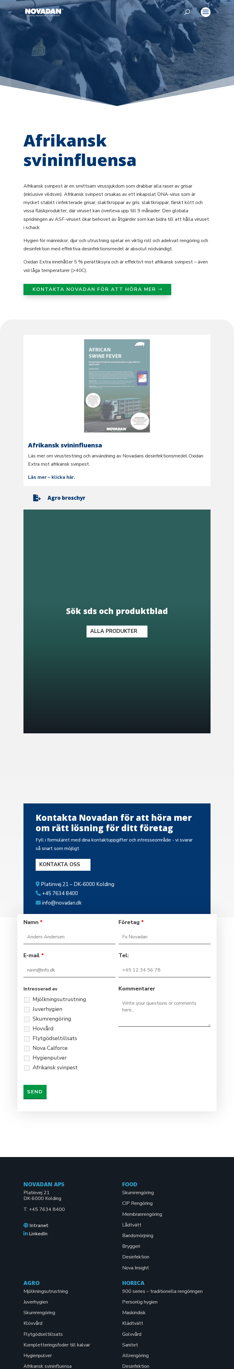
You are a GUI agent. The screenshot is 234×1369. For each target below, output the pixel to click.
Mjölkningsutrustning (59, 999)
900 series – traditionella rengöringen (162, 1291)
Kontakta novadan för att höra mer (94, 289)
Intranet (39, 1225)
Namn (33, 922)
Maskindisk (134, 1312)
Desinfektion (135, 1257)
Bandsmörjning (137, 1235)
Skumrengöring (52, 1019)
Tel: (124, 955)
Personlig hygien (140, 1302)
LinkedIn (38, 1233)
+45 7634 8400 (47, 1209)
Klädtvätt (132, 1323)
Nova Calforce (50, 1048)
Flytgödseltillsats (55, 1038)
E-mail (33, 955)
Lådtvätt (131, 1225)
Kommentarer (137, 988)
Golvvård (131, 1334)
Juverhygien (47, 1009)
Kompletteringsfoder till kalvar (56, 1345)
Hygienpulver (50, 1058)
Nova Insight (135, 1268)
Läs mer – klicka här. (51, 477)
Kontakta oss (59, 864)
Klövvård (32, 1323)
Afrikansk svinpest (55, 1067)
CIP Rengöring (137, 1203)
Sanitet (130, 1345)
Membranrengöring (142, 1214)
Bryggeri (131, 1246)
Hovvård (43, 1028)
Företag (131, 922)
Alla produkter (113, 631)
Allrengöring (135, 1355)
